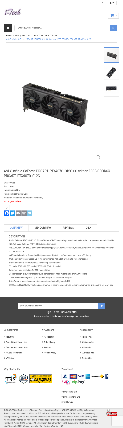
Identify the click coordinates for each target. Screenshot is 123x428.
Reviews (68, 228)
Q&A (88, 228)
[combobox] (65, 28)
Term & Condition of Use (16, 342)
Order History (49, 342)
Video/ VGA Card (22, 35)
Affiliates (10, 358)
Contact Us (86, 358)
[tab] (16, 227)
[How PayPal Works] (76, 376)
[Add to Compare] (6, 207)
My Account (49, 337)
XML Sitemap (67, 402)
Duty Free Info (88, 352)
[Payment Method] (97, 376)
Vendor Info (43, 228)
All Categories (88, 342)
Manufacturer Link (12, 190)
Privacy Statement (14, 352)
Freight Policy (50, 352)
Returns (47, 347)
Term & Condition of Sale (17, 347)
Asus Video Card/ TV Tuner (45, 35)
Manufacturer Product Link (16, 194)
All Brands (86, 347)
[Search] (113, 28)
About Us (10, 337)
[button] (112, 71)
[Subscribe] (101, 306)
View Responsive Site (71, 397)
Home (9, 35)
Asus (12, 186)
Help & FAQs (87, 337)
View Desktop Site (69, 392)
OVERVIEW (16, 228)
